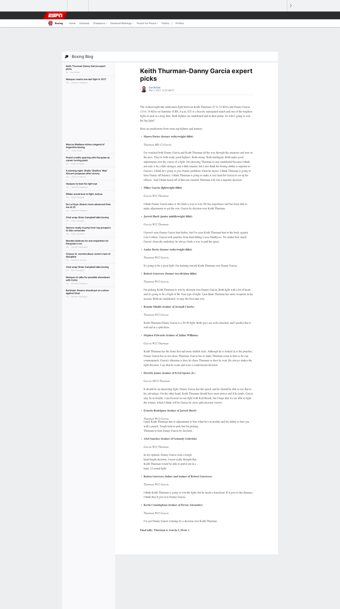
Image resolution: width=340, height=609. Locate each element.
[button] (282, 15)
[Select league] (57, 6)
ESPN (55, 15)
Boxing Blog (82, 56)
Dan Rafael (154, 87)
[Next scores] (290, 6)
